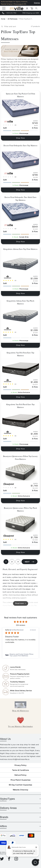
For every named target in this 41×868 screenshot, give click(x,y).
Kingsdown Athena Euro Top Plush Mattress (20, 302)
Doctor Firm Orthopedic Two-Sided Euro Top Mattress (20, 198)
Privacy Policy (20, 765)
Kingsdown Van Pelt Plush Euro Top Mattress (20, 405)
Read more (19, 603)
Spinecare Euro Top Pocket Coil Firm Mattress (20, 95)
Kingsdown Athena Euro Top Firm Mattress (20, 249)
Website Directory (20, 790)
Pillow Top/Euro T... (26, 19)
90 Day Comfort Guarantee (20, 785)
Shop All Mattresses (20, 710)
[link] (20, 655)
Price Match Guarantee (21, 780)
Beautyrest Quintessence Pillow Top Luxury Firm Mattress (20, 457)
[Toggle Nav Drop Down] (3, 8)
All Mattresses (12, 19)
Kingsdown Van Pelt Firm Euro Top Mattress (20, 354)
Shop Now (20, 138)
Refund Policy (20, 775)
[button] (36, 8)
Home (3, 19)
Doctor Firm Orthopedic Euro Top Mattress (21, 145)
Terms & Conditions (20, 770)
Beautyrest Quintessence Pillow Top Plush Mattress (20, 509)
